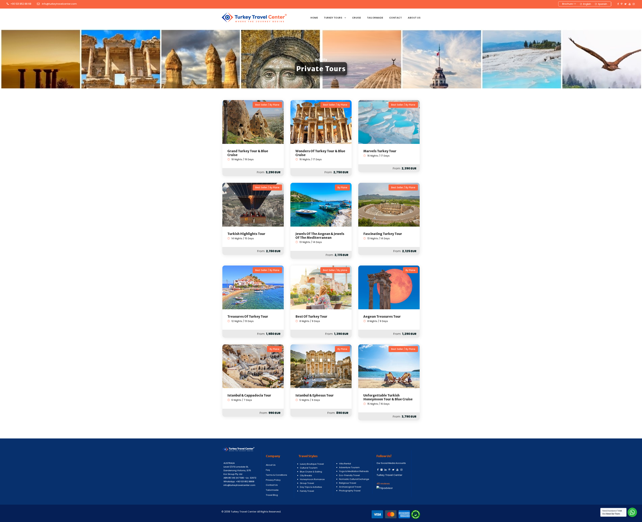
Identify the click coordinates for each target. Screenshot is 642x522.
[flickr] (381, 470)
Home (314, 17)
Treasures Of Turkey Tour (247, 316)
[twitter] (625, 4)
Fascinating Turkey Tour (382, 234)
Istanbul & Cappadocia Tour (249, 395)
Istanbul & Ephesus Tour (314, 395)
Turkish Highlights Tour (246, 234)
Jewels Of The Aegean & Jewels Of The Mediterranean (319, 236)
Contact (395, 17)
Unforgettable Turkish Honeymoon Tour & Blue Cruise (388, 397)
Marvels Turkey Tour (379, 151)
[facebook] (618, 4)
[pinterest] (621, 4)
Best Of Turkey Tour (311, 316)
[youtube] (629, 4)
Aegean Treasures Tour (382, 316)
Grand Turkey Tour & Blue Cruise (247, 153)
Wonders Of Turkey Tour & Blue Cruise (320, 153)
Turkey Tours (333, 17)
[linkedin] (385, 470)
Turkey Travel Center (389, 475)
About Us (414, 17)
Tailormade (375, 17)
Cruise (356, 17)
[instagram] (633, 4)
